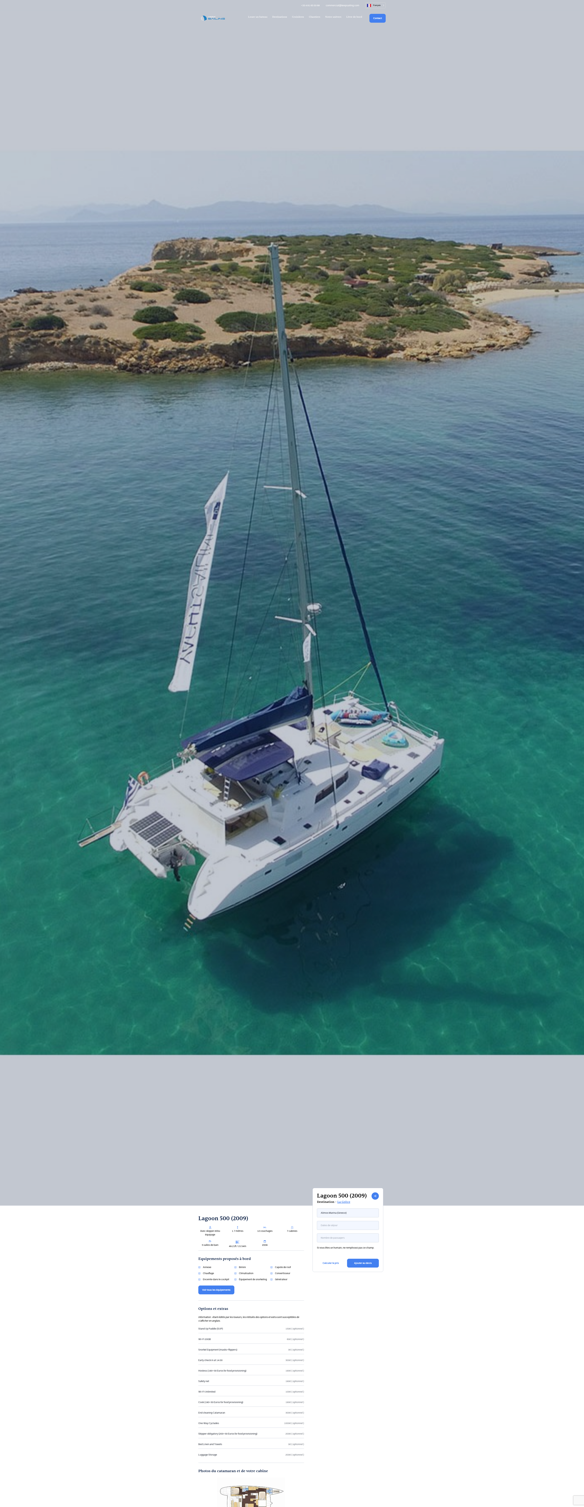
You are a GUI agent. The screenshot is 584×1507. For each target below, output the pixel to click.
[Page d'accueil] (213, 18)
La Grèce (343, 1201)
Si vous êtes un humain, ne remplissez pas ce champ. (345, 1248)
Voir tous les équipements (216, 1290)
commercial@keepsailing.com (342, 5)
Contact (377, 18)
